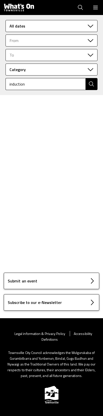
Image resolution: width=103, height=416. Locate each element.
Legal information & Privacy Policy (40, 333)
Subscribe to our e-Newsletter (35, 302)
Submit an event (22, 281)
